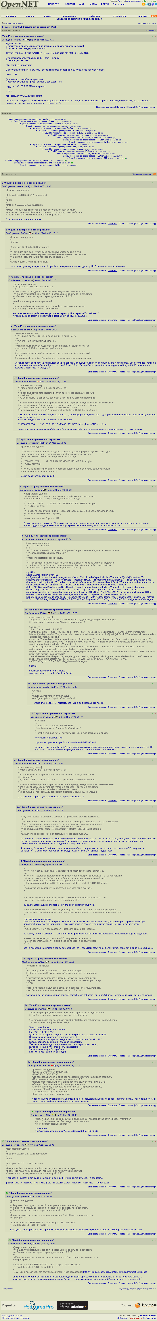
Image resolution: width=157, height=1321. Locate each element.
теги (122, 4)
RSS (154, 174)
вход (128, 1)
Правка (130, 107)
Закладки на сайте (12, 1315)
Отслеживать (150, 30)
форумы (11, 16)
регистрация (136, 1)
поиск (47, 16)
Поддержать (135, 1318)
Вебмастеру (149, 1318)
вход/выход (120, 16)
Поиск (116, 4)
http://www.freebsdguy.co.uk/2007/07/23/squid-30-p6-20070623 (66, 1131)
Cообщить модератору (145, 107)
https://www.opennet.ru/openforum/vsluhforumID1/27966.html (65, 742)
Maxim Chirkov (148, 1315)
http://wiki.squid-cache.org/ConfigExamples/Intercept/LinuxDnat (110, 1229)
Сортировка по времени (141, 174)
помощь (30, 16)
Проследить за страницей (15, 1318)
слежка (142, 16)
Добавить (122, 1318)
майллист (94, 16)
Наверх (130, 223)
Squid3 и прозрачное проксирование (24, 119)
